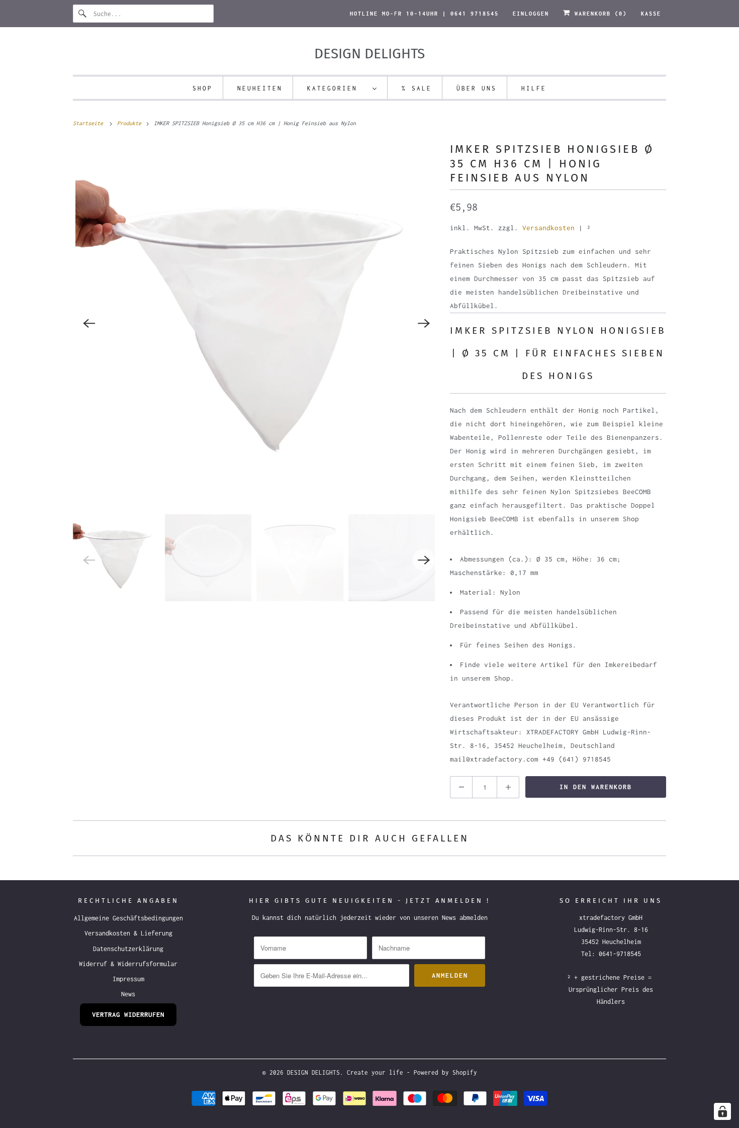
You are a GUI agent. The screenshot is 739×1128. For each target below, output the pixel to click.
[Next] (424, 323)
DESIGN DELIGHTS (313, 1072)
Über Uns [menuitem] (476, 88)
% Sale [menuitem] (417, 88)
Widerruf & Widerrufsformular (128, 964)
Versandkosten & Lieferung (128, 933)
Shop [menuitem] (203, 88)
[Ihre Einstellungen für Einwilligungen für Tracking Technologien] (722, 1111)
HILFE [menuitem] (533, 88)
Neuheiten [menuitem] (260, 88)
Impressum (128, 979)
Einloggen (531, 14)
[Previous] (89, 323)
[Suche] (83, 14)
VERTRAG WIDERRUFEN (128, 1014)
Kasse (651, 14)
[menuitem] (342, 87)
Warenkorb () (599, 14)
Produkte (130, 123)
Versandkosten (548, 228)
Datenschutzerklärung (128, 949)
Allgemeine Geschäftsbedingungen (128, 918)
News (128, 994)
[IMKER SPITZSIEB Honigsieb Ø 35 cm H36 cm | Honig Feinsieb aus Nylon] (256, 323)
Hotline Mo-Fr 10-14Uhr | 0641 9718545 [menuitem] (424, 14)
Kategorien (337, 88)
